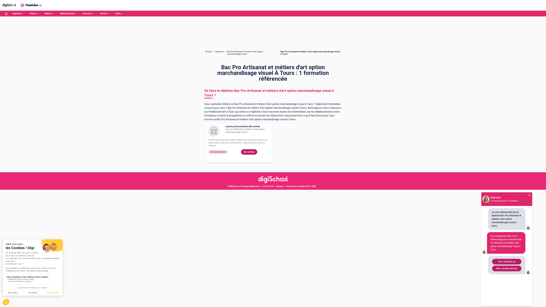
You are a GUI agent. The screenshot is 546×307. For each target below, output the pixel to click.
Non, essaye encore (506, 268)
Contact (279, 186)
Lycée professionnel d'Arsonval (243, 126)
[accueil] (6, 13)
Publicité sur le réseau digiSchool (244, 186)
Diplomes (219, 51)
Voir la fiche (249, 152)
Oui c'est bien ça (506, 261)
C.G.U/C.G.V (267, 186)
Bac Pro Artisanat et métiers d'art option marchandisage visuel (245, 52)
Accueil (208, 51)
